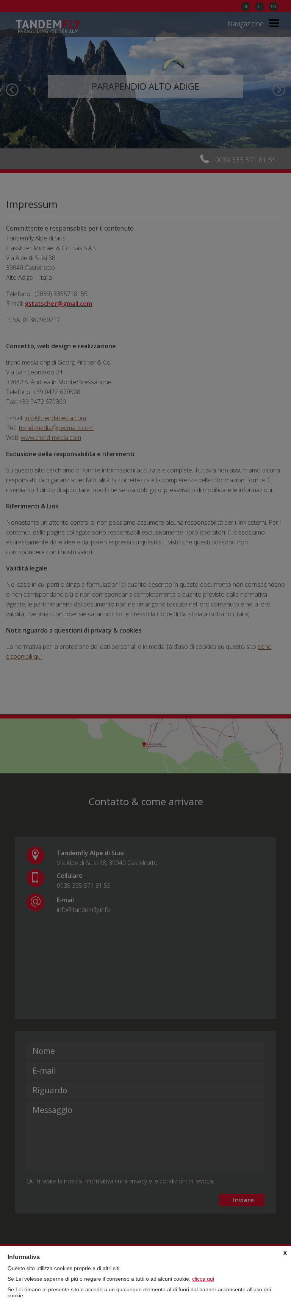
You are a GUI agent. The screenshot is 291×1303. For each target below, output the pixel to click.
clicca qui (203, 1279)
